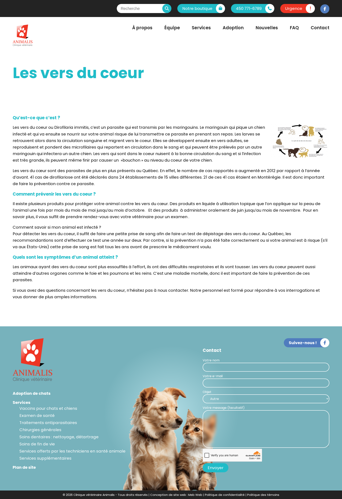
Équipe (172, 28)
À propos (142, 28)
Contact (320, 28)
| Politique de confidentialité (224, 495)
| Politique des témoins (262, 495)
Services (201, 28)
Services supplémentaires (45, 458)
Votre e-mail (213, 376)
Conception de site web (168, 495)
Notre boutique (197, 8)
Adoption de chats (31, 393)
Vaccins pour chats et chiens (48, 408)
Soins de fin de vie (37, 444)
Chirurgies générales (40, 430)
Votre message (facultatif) (224, 407)
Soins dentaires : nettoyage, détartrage (59, 437)
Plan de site (24, 467)
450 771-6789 (249, 8)
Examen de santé (37, 415)
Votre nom (211, 360)
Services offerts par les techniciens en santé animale (72, 451)
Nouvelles (267, 28)
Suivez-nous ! (303, 343)
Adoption (233, 28)
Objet (207, 392)
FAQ (294, 28)
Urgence (293, 8)
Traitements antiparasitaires (48, 422)
